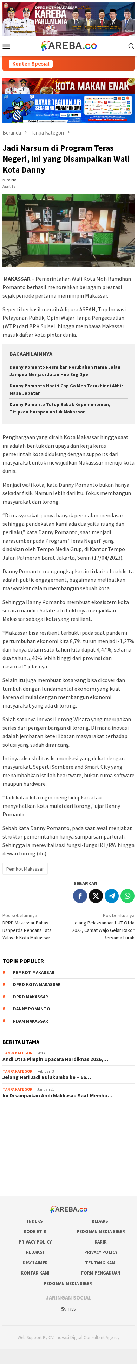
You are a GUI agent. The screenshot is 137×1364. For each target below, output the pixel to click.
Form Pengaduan (100, 1273)
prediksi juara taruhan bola (30, 1180)
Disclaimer (35, 1263)
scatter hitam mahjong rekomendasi (40, 1114)
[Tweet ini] (96, 896)
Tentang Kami (101, 1263)
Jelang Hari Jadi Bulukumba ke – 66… (46, 1077)
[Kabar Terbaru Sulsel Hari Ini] (68, 45)
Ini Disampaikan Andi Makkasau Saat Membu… (57, 1095)
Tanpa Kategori (18, 1053)
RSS (72, 1309)
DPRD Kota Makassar (37, 985)
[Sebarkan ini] (80, 896)
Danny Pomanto (31, 1009)
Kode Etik (35, 1231)
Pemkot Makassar (25, 869)
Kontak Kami (35, 1273)
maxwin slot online (21, 1123)
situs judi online (18, 1152)
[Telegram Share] (112, 896)
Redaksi (101, 1221)
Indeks (35, 1221)
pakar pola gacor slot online (31, 1171)
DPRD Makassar (30, 997)
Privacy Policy (35, 1242)
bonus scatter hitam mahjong (33, 1161)
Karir (100, 1242)
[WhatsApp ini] (127, 896)
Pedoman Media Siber (101, 1231)
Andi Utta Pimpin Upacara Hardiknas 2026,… (55, 1059)
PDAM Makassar (30, 1021)
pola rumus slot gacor (25, 1133)
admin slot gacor (20, 1142)
